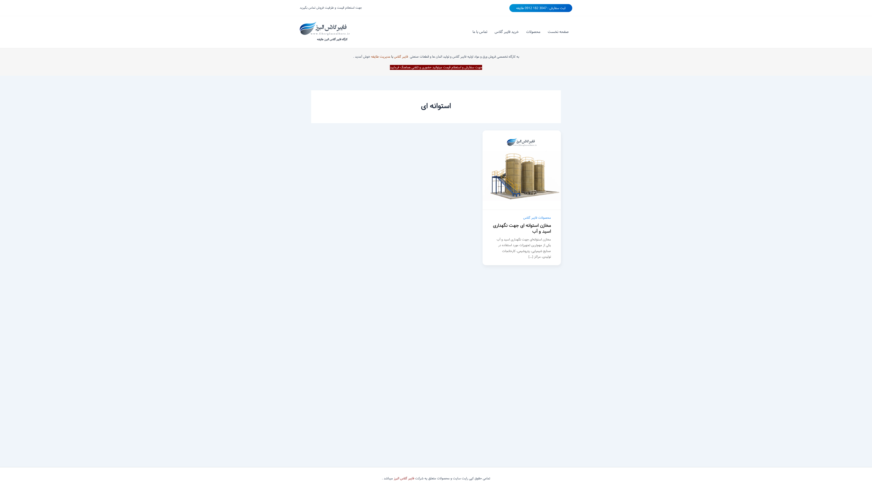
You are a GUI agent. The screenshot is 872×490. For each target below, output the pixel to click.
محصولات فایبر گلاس (537, 217)
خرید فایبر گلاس (507, 32)
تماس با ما (480, 32)
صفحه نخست (558, 32)
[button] (540, 8)
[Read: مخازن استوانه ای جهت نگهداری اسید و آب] (522, 170)
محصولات (533, 32)
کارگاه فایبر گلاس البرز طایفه (332, 39)
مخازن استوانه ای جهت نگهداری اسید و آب (522, 228)
